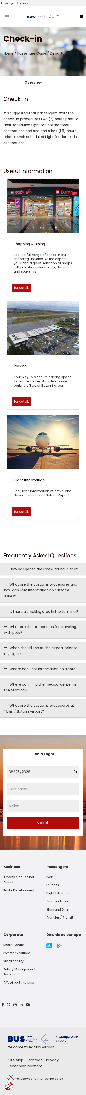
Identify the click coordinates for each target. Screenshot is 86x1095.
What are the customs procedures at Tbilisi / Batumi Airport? (39, 708)
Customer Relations (25, 1066)
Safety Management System (19, 972)
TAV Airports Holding (18, 982)
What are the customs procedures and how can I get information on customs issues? (40, 590)
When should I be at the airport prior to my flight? (40, 650)
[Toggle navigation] (11, 17)
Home (8, 53)
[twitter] (8, 1004)
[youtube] (27, 1004)
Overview (33, 82)
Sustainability (13, 961)
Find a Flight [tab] (43, 754)
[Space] (43, 17)
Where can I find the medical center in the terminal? (40, 687)
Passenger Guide (31, 53)
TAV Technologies (50, 1078)
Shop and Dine (57, 909)
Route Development (18, 890)
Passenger (8, 3)
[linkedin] (21, 1004)
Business (22, 3)
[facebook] (2, 1004)
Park (49, 877)
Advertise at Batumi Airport (18, 879)
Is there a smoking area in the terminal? (44, 611)
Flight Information (60, 893)
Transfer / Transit (59, 917)
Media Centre (13, 945)
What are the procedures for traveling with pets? (40, 629)
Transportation (57, 901)
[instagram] (15, 1004)
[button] (81, 17)
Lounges (52, 885)
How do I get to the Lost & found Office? (43, 569)
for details (21, 288)
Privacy (52, 1060)
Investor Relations (16, 953)
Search (43, 822)
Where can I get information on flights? (43, 668)
